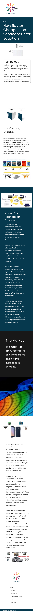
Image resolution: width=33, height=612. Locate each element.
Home (13, 591)
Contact (13, 602)
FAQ (12, 599)
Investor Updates (16, 596)
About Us (14, 594)
